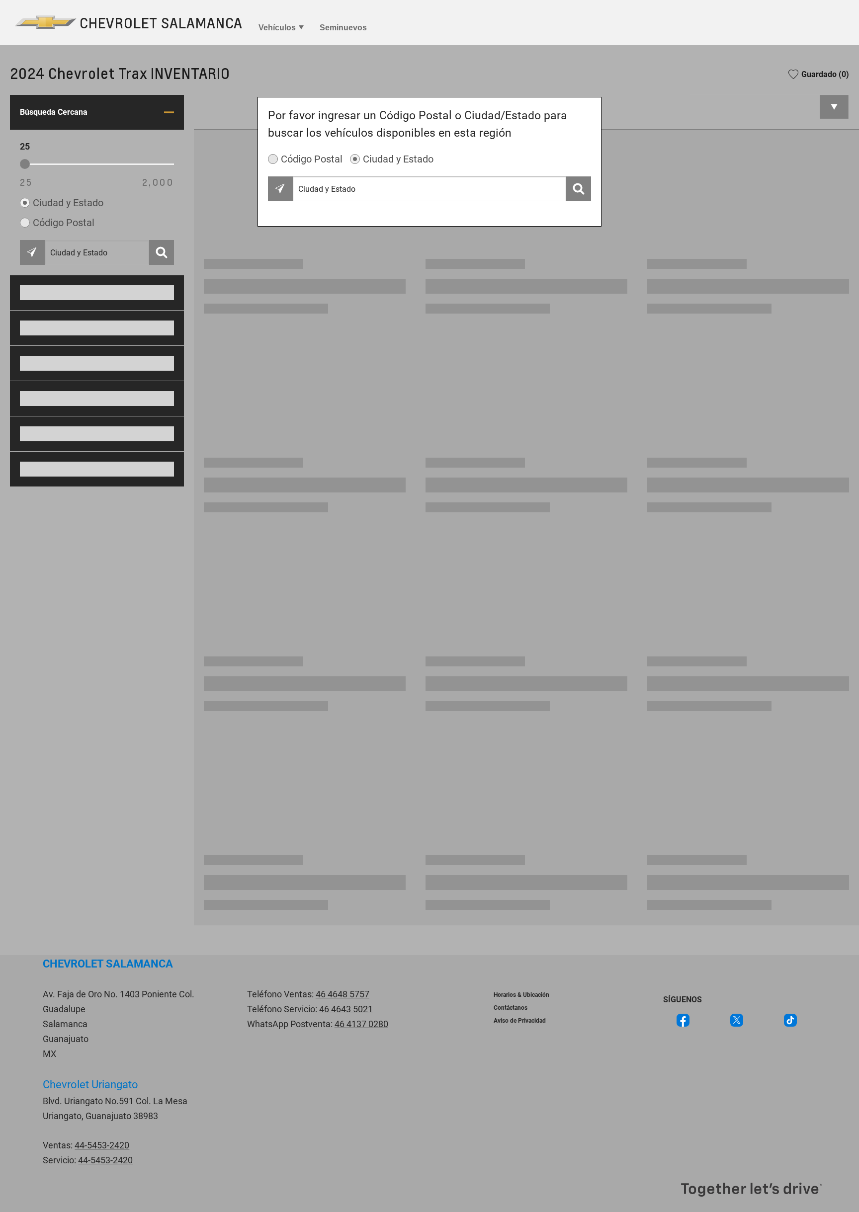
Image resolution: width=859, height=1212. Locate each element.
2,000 (158, 182)
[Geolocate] (280, 188)
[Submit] (578, 188)
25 (26, 182)
